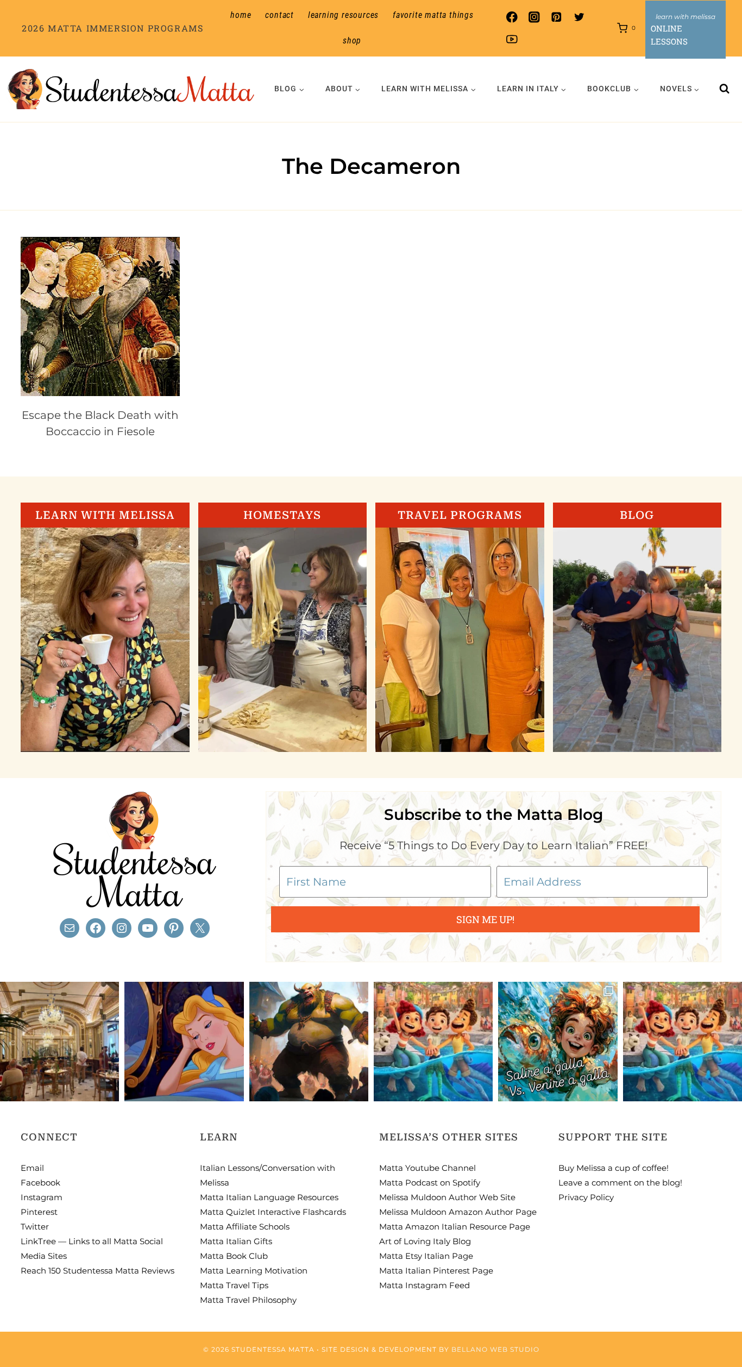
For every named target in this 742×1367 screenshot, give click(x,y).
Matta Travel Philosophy (248, 1300)
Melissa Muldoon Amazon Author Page (458, 1212)
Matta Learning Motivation (253, 1270)
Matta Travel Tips (234, 1285)
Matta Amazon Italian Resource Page (454, 1226)
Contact (279, 15)
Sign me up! (485, 919)
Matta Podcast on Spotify (429, 1182)
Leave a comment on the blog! (620, 1182)
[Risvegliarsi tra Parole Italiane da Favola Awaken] (183, 1041)
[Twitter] (579, 17)
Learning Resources (343, 15)
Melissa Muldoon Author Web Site (447, 1197)
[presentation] (100, 316)
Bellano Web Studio (495, 1349)
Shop (352, 40)
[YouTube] (512, 39)
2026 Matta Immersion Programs (112, 28)
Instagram (41, 1197)
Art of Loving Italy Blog (425, 1241)
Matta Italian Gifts (236, 1241)
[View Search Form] (724, 89)
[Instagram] (534, 17)
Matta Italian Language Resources (269, 1197)
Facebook (40, 1182)
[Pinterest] (556, 17)
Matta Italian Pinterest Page (436, 1270)
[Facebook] (512, 17)
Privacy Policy (586, 1197)
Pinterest (39, 1212)
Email (32, 1168)
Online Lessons (669, 35)
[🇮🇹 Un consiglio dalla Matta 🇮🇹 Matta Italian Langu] (557, 1041)
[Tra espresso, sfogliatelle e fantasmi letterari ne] (59, 1041)
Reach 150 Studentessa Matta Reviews (97, 1270)
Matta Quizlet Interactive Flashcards (273, 1212)
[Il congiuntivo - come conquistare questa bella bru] (308, 1041)
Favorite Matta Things (433, 15)
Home (240, 15)
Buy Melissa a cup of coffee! (613, 1168)
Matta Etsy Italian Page (426, 1256)
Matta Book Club (234, 1256)
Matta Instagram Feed (424, 1285)
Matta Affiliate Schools (245, 1226)
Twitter (35, 1226)
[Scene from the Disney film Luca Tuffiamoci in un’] (433, 1041)
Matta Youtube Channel (427, 1168)
